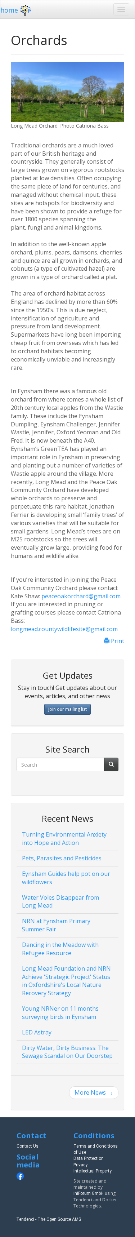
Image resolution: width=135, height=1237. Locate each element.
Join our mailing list (67, 709)
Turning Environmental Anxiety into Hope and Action (64, 838)
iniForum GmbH (88, 1193)
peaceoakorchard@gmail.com (81, 596)
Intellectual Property (92, 1171)
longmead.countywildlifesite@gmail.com (64, 629)
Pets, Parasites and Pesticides (62, 858)
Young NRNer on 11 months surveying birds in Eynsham (60, 1013)
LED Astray (36, 1032)
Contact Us (28, 1146)
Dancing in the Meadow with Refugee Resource (60, 949)
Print (116, 641)
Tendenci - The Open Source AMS (48, 1219)
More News (94, 1092)
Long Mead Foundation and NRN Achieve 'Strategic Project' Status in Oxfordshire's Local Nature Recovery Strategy (66, 981)
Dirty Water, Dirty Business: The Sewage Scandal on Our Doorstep (67, 1052)
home (9, 10)
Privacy (80, 1165)
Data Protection (88, 1158)
